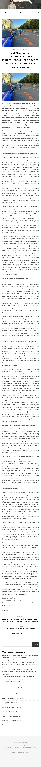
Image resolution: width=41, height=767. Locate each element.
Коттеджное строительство (11, 707)
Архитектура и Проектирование (13, 698)
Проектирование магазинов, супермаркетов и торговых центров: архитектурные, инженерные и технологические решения (19, 678)
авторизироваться (16, 603)
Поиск (35, 645)
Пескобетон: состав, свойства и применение (17, 669)
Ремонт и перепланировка (11, 716)
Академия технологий (9, 694)
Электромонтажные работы (11, 725)
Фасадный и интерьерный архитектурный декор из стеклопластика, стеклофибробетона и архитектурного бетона (20, 657)
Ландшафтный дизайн (10, 711)
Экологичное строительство (11, 720)
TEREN (6, 610)
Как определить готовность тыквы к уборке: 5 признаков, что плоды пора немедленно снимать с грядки (19, 664)
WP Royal (24, 742)
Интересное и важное (20, 49)
